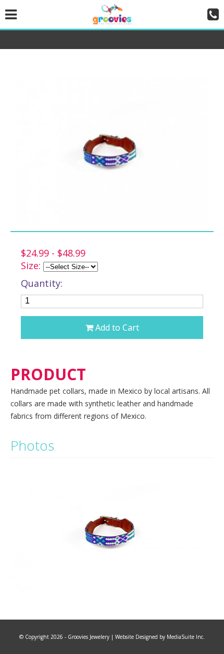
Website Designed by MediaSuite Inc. (160, 636)
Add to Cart (116, 327)
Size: (31, 265)
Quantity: (42, 283)
